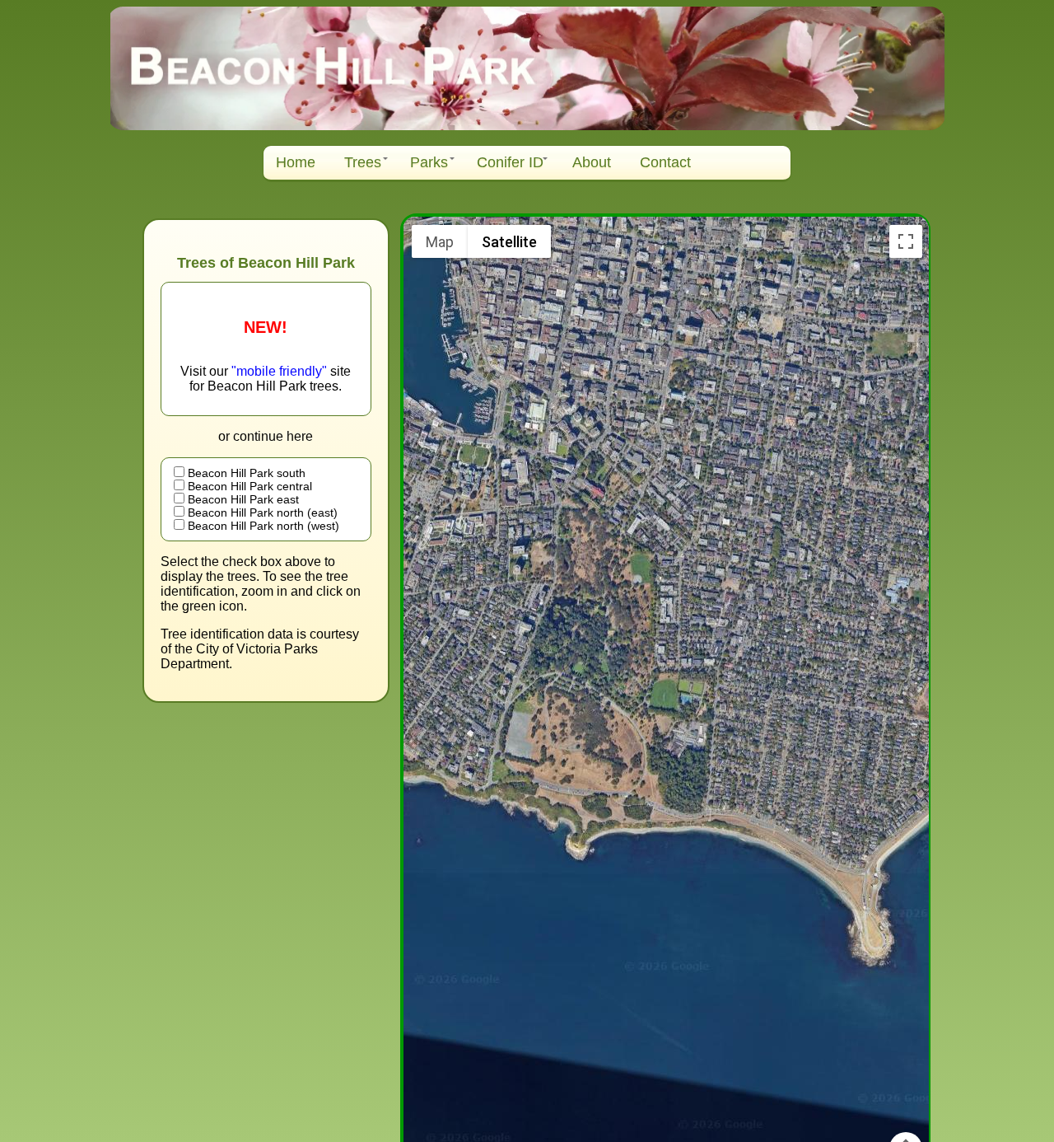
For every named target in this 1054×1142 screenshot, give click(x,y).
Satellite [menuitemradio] (509, 241)
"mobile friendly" (280, 371)
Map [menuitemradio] (440, 241)
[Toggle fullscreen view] (905, 241)
